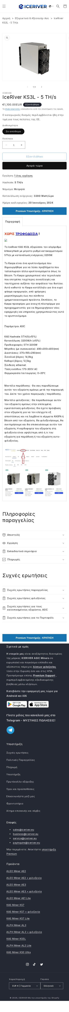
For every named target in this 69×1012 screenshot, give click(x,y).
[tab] (12, 221)
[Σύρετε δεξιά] (41, 86)
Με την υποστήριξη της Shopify (43, 998)
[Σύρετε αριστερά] (27, 86)
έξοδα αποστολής (12, 109)
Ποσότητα (7, 138)
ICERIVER (23, 998)
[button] (4, 6)
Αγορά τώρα (34, 165)
